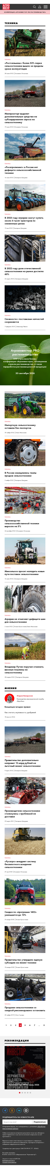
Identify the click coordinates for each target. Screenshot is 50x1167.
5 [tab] (30, 1092)
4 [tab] (27, 1092)
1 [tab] (19, 1092)
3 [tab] (25, 1092)
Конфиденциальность (8, 1160)
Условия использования (9, 1162)
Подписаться (40, 1122)
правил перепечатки (8, 1135)
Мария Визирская (25, 695)
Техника (7, 59)
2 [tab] (22, 1092)
